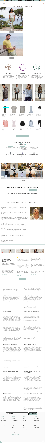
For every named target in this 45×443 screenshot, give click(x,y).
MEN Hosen (36, 425)
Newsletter (13, 432)
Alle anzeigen (22, 279)
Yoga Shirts (15, 347)
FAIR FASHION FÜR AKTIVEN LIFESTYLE (36, 256)
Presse (24, 427)
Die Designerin (25, 418)
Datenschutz (14, 429)
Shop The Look (22, 173)
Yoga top (19, 400)
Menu (25, 3)
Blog (23, 422)
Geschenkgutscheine (26, 429)
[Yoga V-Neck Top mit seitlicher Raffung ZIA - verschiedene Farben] (34, 153)
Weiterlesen (4, 274)
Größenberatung (14, 418)
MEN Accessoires (36, 427)
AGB (13, 427)
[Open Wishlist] (1, 442)
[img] (22, 143)
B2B (23, 425)
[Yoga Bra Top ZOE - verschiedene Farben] (10, 153)
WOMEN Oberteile (37, 418)
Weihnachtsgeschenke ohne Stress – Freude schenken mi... (8, 256)
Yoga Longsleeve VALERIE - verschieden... (4, 129)
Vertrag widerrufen (15, 434)
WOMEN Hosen (36, 420)
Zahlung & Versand (15, 420)
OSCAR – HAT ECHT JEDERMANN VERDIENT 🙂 (22, 256)
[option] (8, 263)
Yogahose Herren (5, 375)
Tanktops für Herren (5, 348)
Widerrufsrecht (14, 422)
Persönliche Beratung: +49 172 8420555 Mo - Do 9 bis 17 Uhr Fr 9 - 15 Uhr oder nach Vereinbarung (4, 422)
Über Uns (24, 420)
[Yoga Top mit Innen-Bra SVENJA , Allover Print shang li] (22, 153)
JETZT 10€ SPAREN (32, 413)
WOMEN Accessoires (37, 422)
